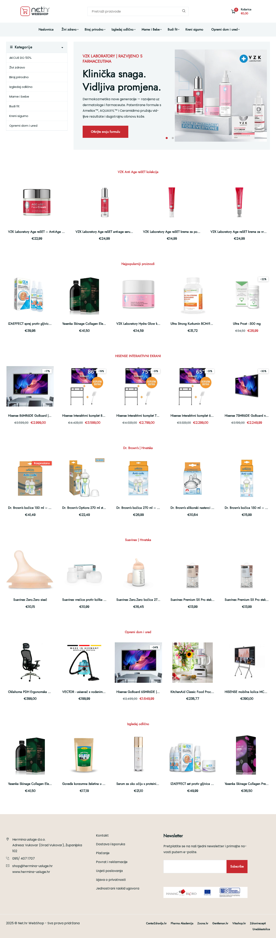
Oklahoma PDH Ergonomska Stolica (32, 691)
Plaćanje (103, 853)
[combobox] (138, 11)
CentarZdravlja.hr (156, 923)
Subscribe (237, 866)
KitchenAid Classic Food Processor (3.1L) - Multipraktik (208, 691)
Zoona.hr (202, 923)
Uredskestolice (261, 929)
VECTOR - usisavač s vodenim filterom (88, 691)
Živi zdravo (69, 29)
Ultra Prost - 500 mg (247, 323)
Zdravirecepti (258, 923)
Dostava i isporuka (110, 844)
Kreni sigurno (194, 29)
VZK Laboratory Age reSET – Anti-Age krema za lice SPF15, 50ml (53, 231)
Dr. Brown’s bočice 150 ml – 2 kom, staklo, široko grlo (45, 507)
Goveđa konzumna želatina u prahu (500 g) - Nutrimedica (101, 783)
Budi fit (172, 29)
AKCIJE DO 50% (20, 58)
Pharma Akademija (182, 923)
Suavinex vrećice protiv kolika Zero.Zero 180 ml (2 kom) (100, 599)
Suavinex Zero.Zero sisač (30, 599)
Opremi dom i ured (224, 29)
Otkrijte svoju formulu (105, 131)
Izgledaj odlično (123, 29)
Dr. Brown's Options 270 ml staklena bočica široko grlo (100, 507)
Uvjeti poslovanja (109, 870)
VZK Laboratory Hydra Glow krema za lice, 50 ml (150, 323)
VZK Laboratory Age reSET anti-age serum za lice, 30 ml (114, 231)
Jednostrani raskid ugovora (117, 888)
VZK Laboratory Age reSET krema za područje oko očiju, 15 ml (186, 231)
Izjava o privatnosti (111, 879)
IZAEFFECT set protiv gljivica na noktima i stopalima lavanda (212, 783)
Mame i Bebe (151, 29)
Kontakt (102, 835)
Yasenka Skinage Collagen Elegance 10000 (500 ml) (98, 323)
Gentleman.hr (220, 923)
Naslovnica (46, 29)
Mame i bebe (19, 96)
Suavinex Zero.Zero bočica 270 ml (140, 599)
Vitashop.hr (239, 923)
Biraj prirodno (94, 29)
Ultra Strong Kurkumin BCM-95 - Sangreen (199, 323)
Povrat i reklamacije (111, 862)
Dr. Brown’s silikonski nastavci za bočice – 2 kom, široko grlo (212, 507)
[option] (172, 96)
